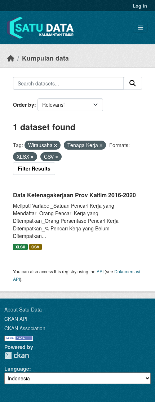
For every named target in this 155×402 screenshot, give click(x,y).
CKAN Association (24, 328)
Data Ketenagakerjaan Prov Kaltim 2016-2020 (74, 195)
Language (16, 368)
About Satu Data (23, 309)
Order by (23, 104)
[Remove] (55, 145)
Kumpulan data (45, 57)
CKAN (16, 355)
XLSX (20, 246)
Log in (140, 5)
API (100, 271)
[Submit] (132, 83)
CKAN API (15, 318)
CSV (35, 246)
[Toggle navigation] (140, 28)
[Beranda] (10, 57)
